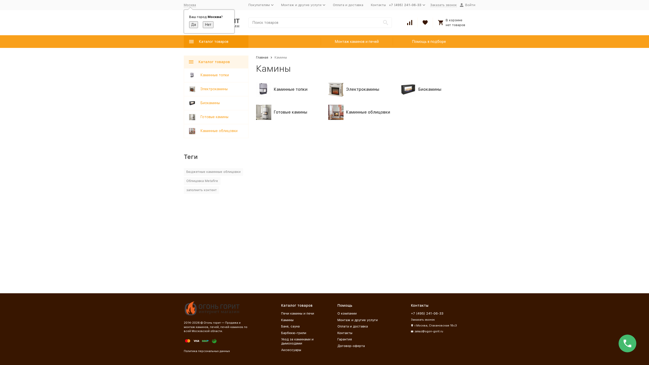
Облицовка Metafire (202, 181)
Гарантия (344, 339)
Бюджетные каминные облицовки (213, 172)
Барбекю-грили (293, 333)
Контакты (378, 5)
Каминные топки (214, 75)
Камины (287, 320)
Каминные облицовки (219, 131)
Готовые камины (214, 117)
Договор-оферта (351, 346)
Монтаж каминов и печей (357, 42)
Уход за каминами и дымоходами (297, 341)
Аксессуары (291, 350)
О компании (347, 313)
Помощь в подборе (429, 42)
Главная (262, 57)
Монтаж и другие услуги (357, 320)
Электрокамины (214, 89)
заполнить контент (201, 190)
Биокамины (210, 103)
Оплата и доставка (348, 5)
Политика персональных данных (207, 351)
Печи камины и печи (297, 313)
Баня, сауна (290, 326)
